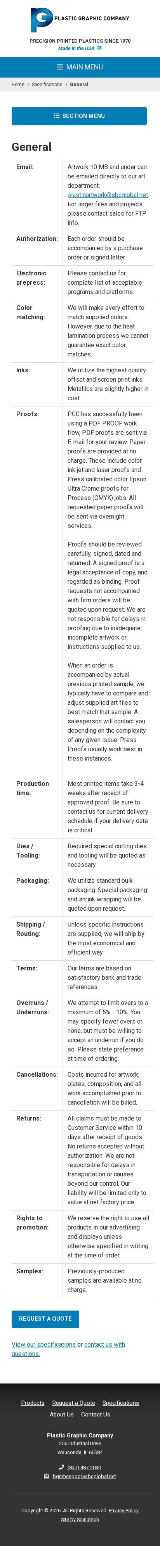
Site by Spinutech (80, 1519)
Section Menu (83, 116)
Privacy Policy (124, 1510)
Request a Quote (73, 1402)
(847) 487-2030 (84, 1467)
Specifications (121, 1402)
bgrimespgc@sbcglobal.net (84, 1476)
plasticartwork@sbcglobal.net (108, 195)
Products (33, 1402)
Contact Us (95, 1414)
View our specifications (44, 1344)
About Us (62, 1414)
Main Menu (84, 67)
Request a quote (45, 1319)
